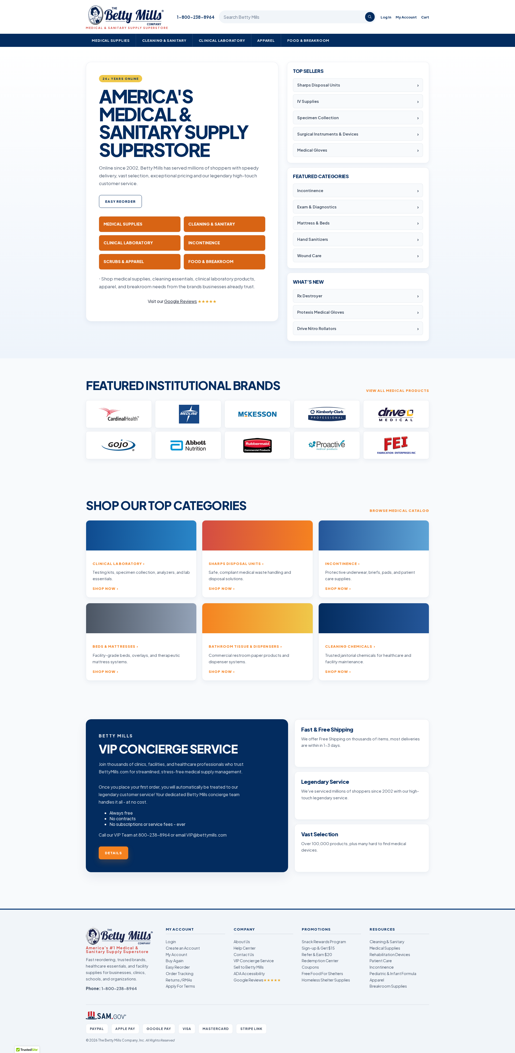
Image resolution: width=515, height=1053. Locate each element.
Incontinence (310, 190)
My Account (406, 17)
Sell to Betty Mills (249, 967)
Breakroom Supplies (388, 986)
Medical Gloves (312, 150)
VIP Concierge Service (254, 960)
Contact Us (244, 954)
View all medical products (397, 390)
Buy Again (174, 960)
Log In (386, 17)
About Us (242, 941)
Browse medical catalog (399, 510)
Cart (425, 17)
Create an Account (183, 948)
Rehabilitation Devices (390, 954)
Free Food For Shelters (322, 973)
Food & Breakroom (308, 40)
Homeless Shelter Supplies (326, 979)
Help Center (245, 948)
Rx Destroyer (309, 295)
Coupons (310, 967)
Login (171, 941)
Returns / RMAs (179, 979)
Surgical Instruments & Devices (327, 134)
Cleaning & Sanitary (164, 40)
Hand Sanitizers (312, 239)
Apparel (266, 40)
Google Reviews (257, 979)
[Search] (370, 17)
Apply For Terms (180, 986)
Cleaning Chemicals (349, 646)
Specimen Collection (318, 117)
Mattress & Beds (313, 222)
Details (113, 852)
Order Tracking (179, 973)
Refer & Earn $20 (317, 954)
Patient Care (381, 960)
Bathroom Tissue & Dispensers (244, 646)
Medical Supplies (111, 40)
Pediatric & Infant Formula (393, 973)
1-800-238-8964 (196, 17)
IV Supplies (308, 101)
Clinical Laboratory (222, 40)
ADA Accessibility (249, 973)
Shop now (104, 588)
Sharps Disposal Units (318, 85)
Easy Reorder (120, 201)
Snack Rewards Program (324, 941)
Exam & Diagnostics (317, 206)
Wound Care (309, 255)
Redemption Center (320, 960)
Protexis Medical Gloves (320, 312)
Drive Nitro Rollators (316, 328)
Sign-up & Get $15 (318, 948)
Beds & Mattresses (114, 646)
